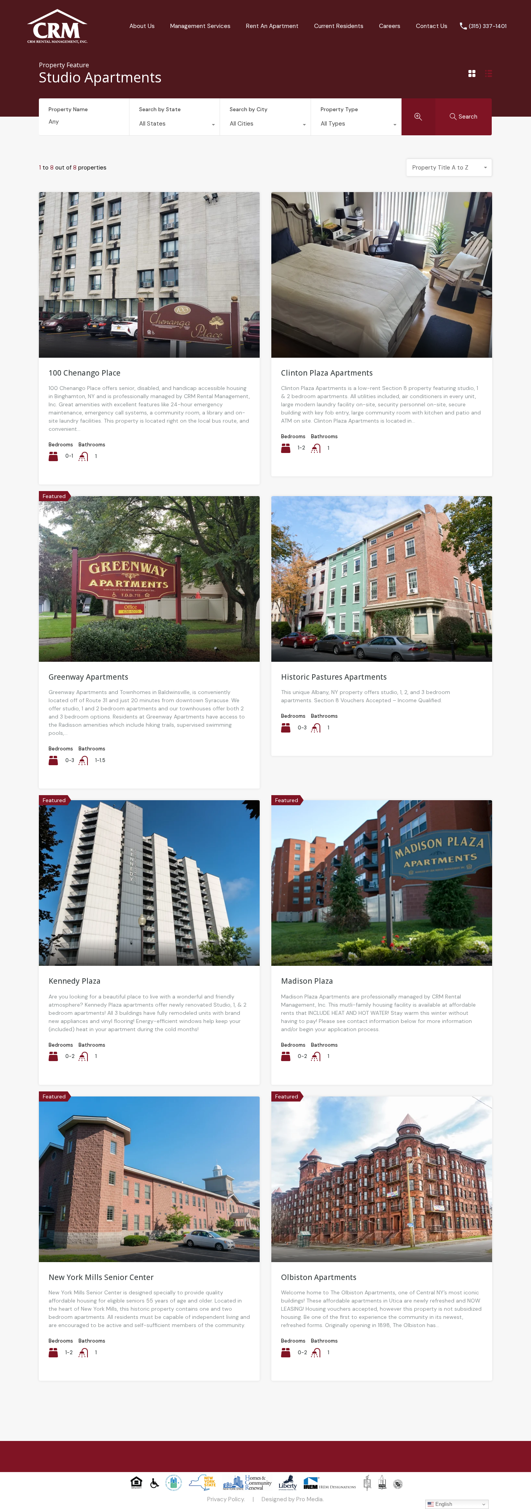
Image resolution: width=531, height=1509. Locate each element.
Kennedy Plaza (75, 981)
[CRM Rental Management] (57, 41)
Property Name (68, 109)
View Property (149, 324)
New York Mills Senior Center (101, 1277)
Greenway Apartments (88, 677)
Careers (389, 26)
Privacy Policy (225, 1499)
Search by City (248, 109)
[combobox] (174, 125)
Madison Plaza (307, 981)
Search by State (160, 109)
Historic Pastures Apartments (334, 677)
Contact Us (431, 26)
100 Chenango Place (85, 373)
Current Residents (338, 26)
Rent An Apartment (272, 26)
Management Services (200, 26)
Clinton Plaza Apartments (327, 373)
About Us (142, 26)
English (443, 1504)
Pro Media (309, 1499)
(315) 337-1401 (488, 26)
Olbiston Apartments (318, 1277)
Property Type (339, 109)
